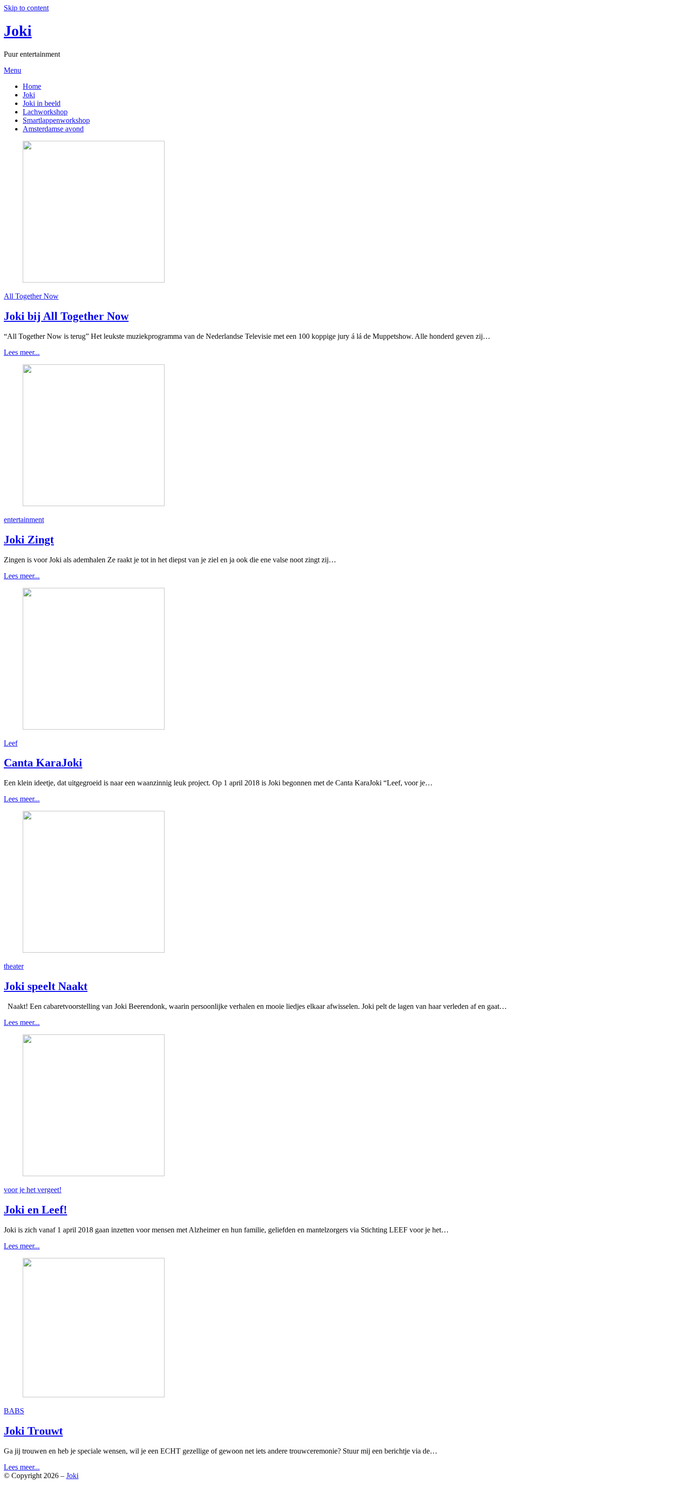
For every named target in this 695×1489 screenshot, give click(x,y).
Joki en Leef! (35, 1210)
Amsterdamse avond (53, 129)
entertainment (24, 520)
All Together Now (31, 296)
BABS (14, 1411)
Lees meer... (22, 352)
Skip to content (26, 8)
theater (14, 966)
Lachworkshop (45, 112)
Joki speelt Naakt (45, 986)
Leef (10, 743)
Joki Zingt (29, 540)
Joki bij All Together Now (66, 316)
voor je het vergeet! (32, 1190)
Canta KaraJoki (43, 763)
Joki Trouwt (33, 1431)
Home (32, 86)
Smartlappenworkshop (56, 120)
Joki (18, 30)
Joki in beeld (42, 103)
